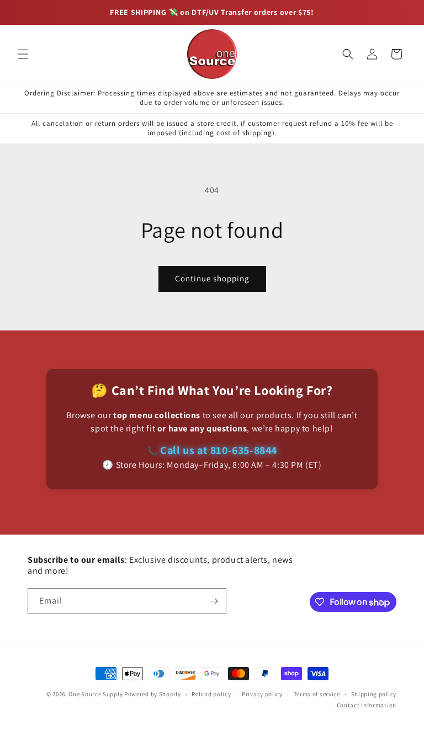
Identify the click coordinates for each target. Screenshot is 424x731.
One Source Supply (95, 694)
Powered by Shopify (152, 694)
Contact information (366, 705)
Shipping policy (374, 694)
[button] (23, 54)
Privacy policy (262, 694)
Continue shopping (212, 278)
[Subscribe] (214, 601)
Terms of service (317, 694)
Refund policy (211, 694)
